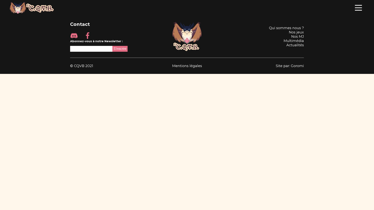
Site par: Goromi (290, 66)
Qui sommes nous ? (286, 28)
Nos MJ (297, 36)
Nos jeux (296, 32)
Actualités (295, 45)
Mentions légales (187, 66)
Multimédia (294, 41)
